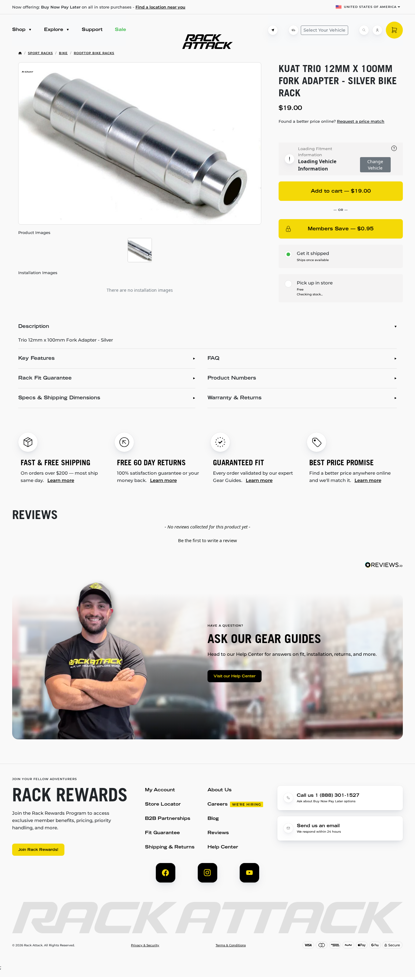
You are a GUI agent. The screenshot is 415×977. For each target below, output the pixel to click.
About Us (220, 790)
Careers (218, 804)
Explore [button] (54, 30)
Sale (120, 30)
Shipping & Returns (169, 847)
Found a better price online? (331, 121)
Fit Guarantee (162, 833)
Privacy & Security (145, 945)
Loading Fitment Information (315, 151)
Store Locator (163, 804)
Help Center (223, 847)
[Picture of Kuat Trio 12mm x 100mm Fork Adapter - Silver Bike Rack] (140, 143)
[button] (207, 540)
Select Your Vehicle (324, 30)
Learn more (60, 480)
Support (92, 30)
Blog (213, 819)
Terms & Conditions (231, 945)
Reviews (218, 833)
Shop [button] (19, 30)
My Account (160, 790)
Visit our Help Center (235, 676)
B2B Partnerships (167, 819)
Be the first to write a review (207, 540)
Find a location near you (160, 7)
